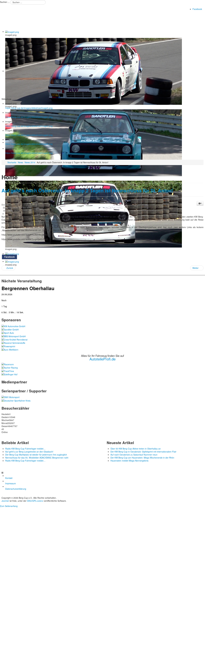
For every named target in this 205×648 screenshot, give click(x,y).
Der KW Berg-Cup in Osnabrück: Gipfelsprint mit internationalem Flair (143, 451)
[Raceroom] (8, 364)
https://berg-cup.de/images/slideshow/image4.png (29, 134)
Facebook (197, 8)
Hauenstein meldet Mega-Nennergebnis (129, 460)
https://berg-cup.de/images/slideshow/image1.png (29, 116)
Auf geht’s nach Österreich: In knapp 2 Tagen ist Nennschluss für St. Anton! (87, 190)
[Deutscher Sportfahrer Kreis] (16, 400)
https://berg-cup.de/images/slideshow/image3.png (29, 125)
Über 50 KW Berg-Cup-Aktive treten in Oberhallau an (135, 448)
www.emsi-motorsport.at (109, 222)
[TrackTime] (8, 370)
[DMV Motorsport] (11, 396)
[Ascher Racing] (10, 367)
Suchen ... (5, 1)
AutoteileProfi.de (102, 358)
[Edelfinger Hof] (9, 374)
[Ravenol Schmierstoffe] (13, 342)
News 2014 (30, 162)
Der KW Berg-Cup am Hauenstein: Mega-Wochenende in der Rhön (142, 457)
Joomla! (5, 500)
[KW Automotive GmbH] (13, 325)
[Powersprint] (8, 345)
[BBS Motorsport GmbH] (14, 335)
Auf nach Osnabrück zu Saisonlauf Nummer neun (133, 454)
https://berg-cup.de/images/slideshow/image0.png (29, 107)
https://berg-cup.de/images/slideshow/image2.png (29, 152)
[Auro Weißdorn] (10, 349)
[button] (200, 203)
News (20, 162)
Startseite (11, 162)
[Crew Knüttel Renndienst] (14, 339)
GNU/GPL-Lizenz (35, 500)
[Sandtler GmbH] (10, 329)
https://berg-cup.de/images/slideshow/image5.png (29, 143)
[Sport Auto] (8, 332)
